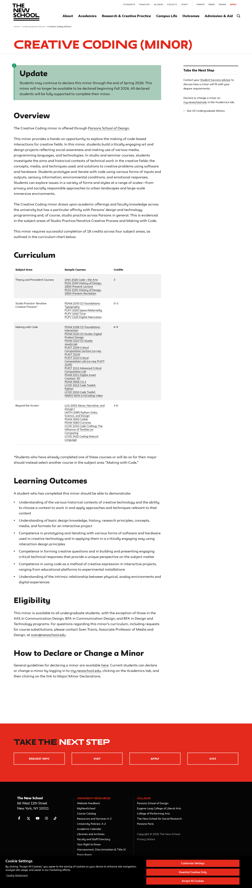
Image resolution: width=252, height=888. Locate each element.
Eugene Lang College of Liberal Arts (159, 808)
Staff (184, 4)
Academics (87, 16)
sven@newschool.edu (48, 635)
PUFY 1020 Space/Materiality (83, 310)
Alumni (158, 4)
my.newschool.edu (85, 671)
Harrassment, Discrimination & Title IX (101, 849)
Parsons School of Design (108, 128)
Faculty (172, 4)
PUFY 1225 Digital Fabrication (83, 317)
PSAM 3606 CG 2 (75, 381)
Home (17, 26)
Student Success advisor (215, 79)
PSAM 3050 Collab (76, 419)
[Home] (26, 12)
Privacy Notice (146, 839)
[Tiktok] (55, 818)
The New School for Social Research (159, 818)
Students (129, 4)
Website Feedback (88, 803)
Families (144, 4)
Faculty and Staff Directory (93, 839)
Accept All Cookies (193, 880)
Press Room (84, 854)
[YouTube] (37, 818)
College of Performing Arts (153, 813)
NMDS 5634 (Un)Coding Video (84, 395)
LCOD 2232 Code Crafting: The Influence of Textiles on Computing (84, 429)
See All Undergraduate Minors (206, 110)
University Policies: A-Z (91, 823)
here (105, 665)
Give (212, 758)
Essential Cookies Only (193, 872)
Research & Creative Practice (126, 16)
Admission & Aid (219, 16)
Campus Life (166, 16)
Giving (222, 4)
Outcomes (190, 16)
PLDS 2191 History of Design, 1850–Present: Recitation (83, 291)
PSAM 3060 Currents (78, 422)
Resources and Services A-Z (94, 818)
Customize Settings (192, 863)
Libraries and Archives (91, 834)
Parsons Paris (145, 823)
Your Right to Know (89, 844)
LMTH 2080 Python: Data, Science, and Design (81, 414)
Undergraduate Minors (33, 26)
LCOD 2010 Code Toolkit (80, 392)
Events (201, 4)
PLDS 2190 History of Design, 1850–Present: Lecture (83, 285)
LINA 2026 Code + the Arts (81, 279)
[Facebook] (19, 818)
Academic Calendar (89, 828)
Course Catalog (86, 813)
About (68, 16)
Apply (233, 4)
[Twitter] (28, 818)
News (211, 4)
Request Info (39, 758)
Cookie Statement (17, 875)
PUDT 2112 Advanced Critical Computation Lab (83, 370)
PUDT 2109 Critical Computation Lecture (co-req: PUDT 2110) (83, 351)
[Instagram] (46, 818)
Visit (97, 758)
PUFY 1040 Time (75, 313)
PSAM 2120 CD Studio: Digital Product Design (83, 335)
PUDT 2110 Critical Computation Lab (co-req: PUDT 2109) (85, 361)
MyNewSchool (86, 808)
